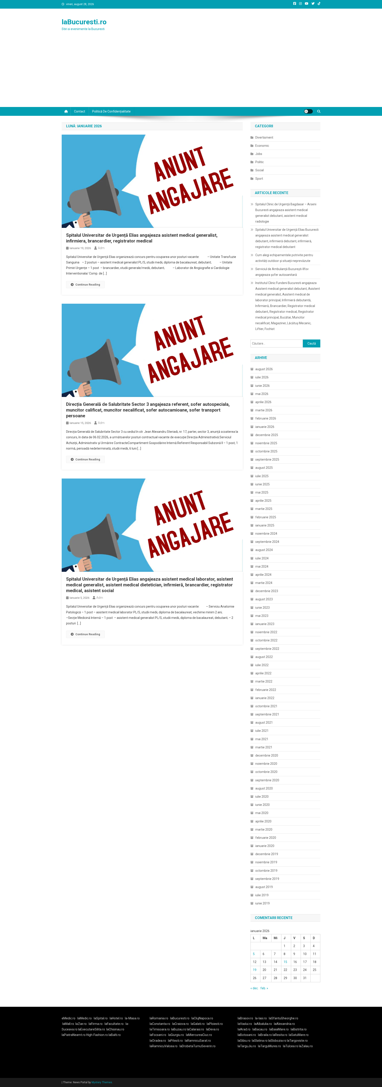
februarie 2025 (265, 517)
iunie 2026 (262, 385)
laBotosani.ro (247, 1035)
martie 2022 (263, 681)
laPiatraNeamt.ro (74, 1035)
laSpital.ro (101, 1018)
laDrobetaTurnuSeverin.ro (198, 1046)
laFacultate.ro (114, 1024)
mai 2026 (261, 394)
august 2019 (264, 887)
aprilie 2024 (263, 574)
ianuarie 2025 (264, 525)
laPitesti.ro (175, 1040)
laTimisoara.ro (160, 1029)
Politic (259, 162)
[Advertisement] (191, 74)
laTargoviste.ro (297, 1040)
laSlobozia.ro (277, 1040)
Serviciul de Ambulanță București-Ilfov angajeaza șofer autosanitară (282, 272)
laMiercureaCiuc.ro (199, 1035)
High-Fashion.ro (97, 1035)
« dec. (254, 988)
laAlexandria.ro (284, 1024)
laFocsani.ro (158, 1035)
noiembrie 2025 (266, 443)
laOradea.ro (158, 1040)
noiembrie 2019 (266, 862)
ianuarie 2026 (264, 427)
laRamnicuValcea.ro (164, 1046)
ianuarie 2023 (264, 624)
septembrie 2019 (267, 879)
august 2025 (264, 467)
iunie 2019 (262, 903)
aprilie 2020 (263, 821)
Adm (101, 248)
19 (254, 970)
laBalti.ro (115, 1035)
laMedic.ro (84, 1018)
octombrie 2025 (266, 451)
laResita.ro (280, 1035)
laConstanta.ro (160, 1024)
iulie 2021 (262, 730)
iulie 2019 (262, 895)
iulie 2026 (262, 377)
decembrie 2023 (266, 591)
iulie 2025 (262, 476)
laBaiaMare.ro (279, 1029)
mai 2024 (261, 566)
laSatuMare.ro (299, 1035)
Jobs (258, 154)
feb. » (264, 988)
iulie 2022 (262, 665)
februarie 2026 (265, 418)
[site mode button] (308, 111)
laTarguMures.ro (269, 1046)
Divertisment (264, 137)
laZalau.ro (306, 1046)
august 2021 (264, 722)
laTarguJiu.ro (248, 1046)
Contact (79, 111)
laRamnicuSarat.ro (198, 1040)
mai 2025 (261, 492)
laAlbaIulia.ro (263, 1024)
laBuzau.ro (179, 1029)
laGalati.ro (198, 1024)
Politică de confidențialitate (111, 111)
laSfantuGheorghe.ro (283, 1018)
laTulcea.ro (291, 1046)
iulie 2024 (262, 558)
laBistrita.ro (299, 1029)
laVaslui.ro (246, 1024)
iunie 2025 (262, 484)
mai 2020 (261, 813)
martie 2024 (263, 583)
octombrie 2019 (266, 870)
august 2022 (264, 657)
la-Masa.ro (132, 1018)
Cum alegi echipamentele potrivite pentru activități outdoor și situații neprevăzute (284, 258)
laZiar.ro (81, 1024)
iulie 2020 (262, 796)
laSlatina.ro (259, 1040)
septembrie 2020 (267, 780)
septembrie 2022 (267, 648)
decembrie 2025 (266, 435)
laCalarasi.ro (195, 1029)
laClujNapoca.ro (202, 1018)
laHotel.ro (116, 1018)
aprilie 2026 (263, 402)
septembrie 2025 (267, 459)
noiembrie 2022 (266, 632)
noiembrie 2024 (266, 533)
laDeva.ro (212, 1029)
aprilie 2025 (263, 500)
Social (259, 170)
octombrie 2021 (266, 706)
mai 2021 (261, 739)
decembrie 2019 (266, 854)
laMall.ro (68, 1024)
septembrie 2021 (267, 714)
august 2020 (264, 788)
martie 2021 (263, 747)
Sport (259, 178)
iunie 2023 (262, 607)
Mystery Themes (102, 1082)
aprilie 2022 (263, 673)
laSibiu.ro (244, 1040)
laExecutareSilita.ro (91, 1029)
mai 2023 (261, 616)
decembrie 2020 (266, 755)
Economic (262, 145)
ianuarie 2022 (264, 698)
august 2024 (264, 550)
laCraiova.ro (180, 1024)
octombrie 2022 (266, 640)
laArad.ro (244, 1029)
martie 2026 (263, 410)
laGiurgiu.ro (177, 1035)
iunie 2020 (262, 805)
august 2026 (264, 369)
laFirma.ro (96, 1024)
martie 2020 (263, 829)
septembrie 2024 (267, 542)
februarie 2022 (265, 690)
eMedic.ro (68, 1018)
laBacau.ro (259, 1029)
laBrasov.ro (245, 1018)
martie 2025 (263, 509)
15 (285, 962)
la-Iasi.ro (261, 1018)
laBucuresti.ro (84, 22)
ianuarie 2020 (264, 846)
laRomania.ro (159, 1018)
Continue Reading (87, 284)
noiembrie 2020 (266, 763)
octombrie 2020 (266, 772)
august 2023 (264, 599)
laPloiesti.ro (215, 1024)
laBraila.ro (265, 1035)
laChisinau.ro (115, 1029)
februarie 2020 (265, 837)
